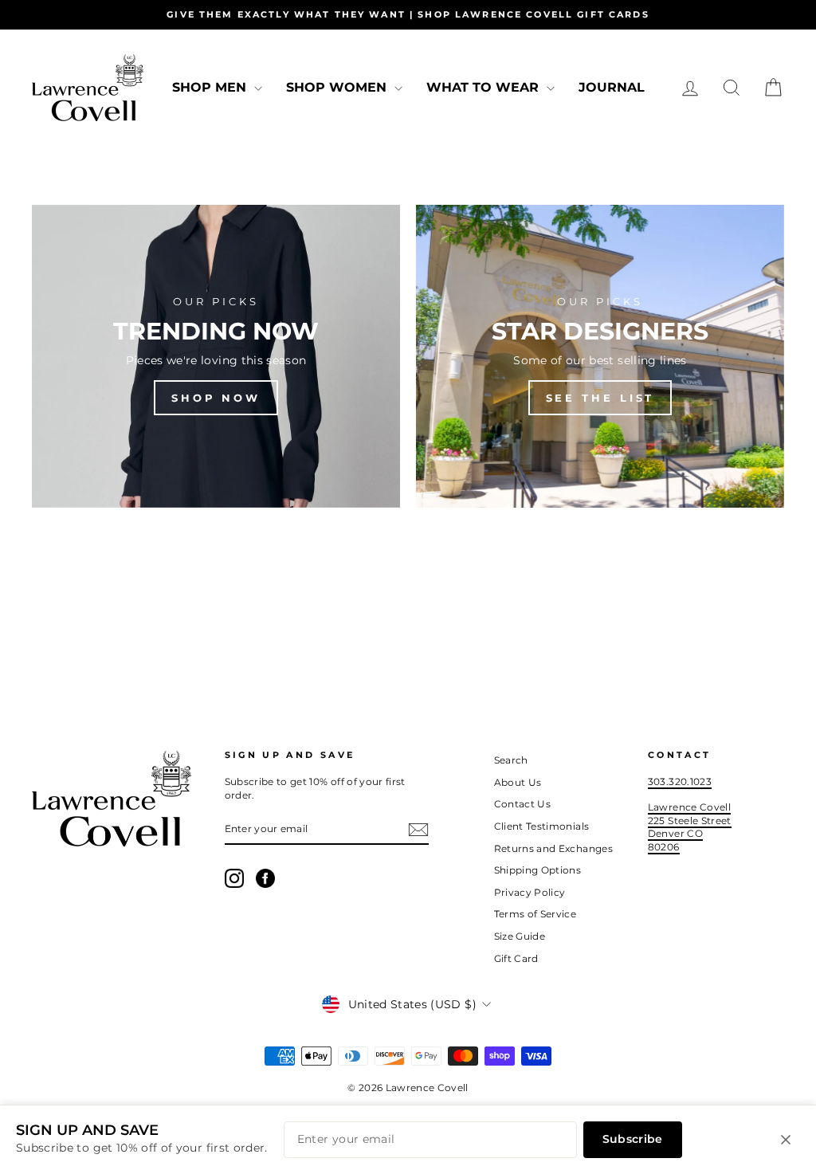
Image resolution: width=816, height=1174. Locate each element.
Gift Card (516, 958)
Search (511, 760)
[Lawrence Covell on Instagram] (234, 878)
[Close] (785, 1139)
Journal (612, 87)
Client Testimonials (542, 826)
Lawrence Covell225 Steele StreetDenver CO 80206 (690, 827)
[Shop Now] (216, 356)
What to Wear (484, 87)
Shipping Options (538, 870)
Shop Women (338, 87)
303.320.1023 (680, 781)
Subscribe (632, 1139)
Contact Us (522, 804)
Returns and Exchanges (553, 848)
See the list (600, 397)
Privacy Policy (530, 892)
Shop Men (211, 87)
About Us (518, 782)
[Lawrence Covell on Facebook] (265, 878)
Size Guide (520, 936)
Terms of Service (535, 914)
